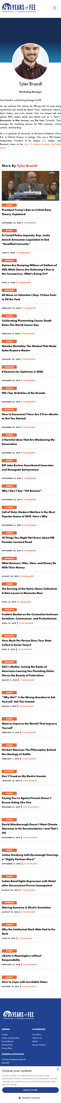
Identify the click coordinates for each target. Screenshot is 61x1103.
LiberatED (5, 1063)
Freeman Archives (39, 1045)
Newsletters (36, 1034)
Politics (9, 205)
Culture (9, 316)
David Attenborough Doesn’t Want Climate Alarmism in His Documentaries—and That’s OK (30, 829)
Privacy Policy (7, 1048)
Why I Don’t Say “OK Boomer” (22, 490)
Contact (5, 1034)
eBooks (35, 1041)
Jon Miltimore (31, 807)
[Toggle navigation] (54, 8)
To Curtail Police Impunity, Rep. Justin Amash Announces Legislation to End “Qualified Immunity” (26, 239)
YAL (44, 140)
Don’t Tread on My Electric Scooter (24, 776)
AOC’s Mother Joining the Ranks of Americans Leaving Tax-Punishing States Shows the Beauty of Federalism (28, 671)
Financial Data (7, 1045)
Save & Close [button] (30, 1090)
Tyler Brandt (30, 223)
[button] (30, 1098)
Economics (9, 260)
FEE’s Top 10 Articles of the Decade (23, 393)
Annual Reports (7, 1041)
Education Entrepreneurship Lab (14, 1059)
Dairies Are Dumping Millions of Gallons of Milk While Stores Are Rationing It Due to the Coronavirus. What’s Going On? (29, 269)
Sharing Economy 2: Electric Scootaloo (26, 907)
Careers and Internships (11, 1038)
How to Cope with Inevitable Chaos (25, 982)
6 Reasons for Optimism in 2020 (22, 371)
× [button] (58, 1069)
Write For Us (37, 1038)
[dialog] (30, 1084)
